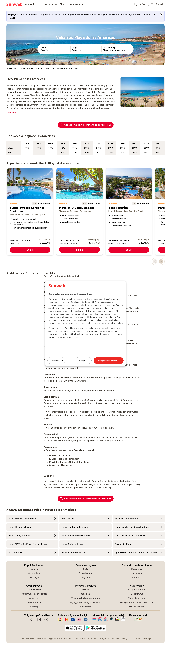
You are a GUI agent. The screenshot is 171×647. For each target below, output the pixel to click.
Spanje (34, 569)
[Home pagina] (14, 4)
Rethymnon (137, 569)
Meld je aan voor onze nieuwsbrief (137, 602)
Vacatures (34, 598)
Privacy (85, 589)
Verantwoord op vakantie (34, 594)
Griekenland (34, 573)
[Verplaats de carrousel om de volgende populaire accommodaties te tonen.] (161, 261)
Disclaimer (85, 606)
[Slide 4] (144, 104)
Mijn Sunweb (137, 594)
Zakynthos (85, 577)
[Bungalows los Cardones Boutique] (30, 211)
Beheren (55, 360)
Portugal (34, 577)
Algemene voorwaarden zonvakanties (67, 638)
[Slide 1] (138, 104)
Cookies (85, 594)
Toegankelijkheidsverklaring (85, 598)
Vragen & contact (137, 589)
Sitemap (34, 606)
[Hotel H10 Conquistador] (79, 211)
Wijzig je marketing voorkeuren (85, 602)
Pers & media (34, 602)
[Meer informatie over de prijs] (49, 243)
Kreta (85, 569)
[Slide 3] (142, 104)
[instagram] (39, 621)
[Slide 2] (140, 104)
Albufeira (137, 577)
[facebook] (31, 621)
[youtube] (46, 621)
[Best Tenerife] (129, 211)
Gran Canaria (85, 573)
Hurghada (137, 573)
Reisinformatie (136, 606)
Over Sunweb (34, 589)
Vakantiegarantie (136, 598)
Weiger (82, 360)
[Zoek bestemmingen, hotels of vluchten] (135, 4)
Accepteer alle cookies (107, 360)
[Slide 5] (146, 104)
